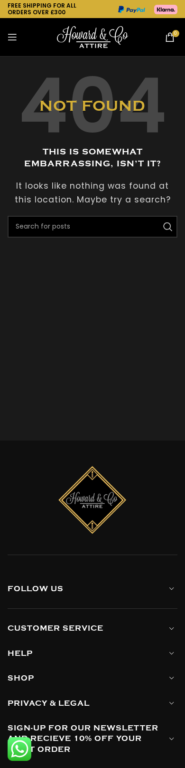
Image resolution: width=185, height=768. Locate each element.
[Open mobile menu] (12, 37)
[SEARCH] (166, 227)
